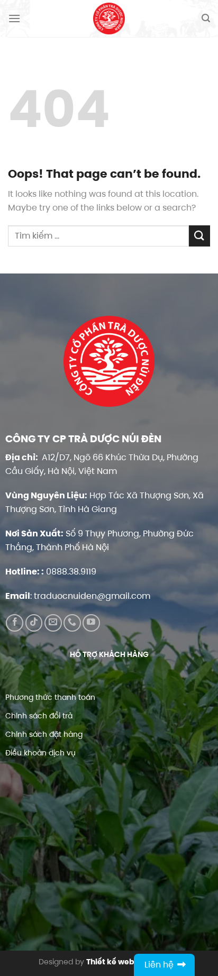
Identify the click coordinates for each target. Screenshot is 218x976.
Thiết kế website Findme (132, 961)
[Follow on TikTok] (34, 623)
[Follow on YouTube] (91, 623)
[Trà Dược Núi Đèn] (109, 18)
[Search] (206, 18)
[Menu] (14, 18)
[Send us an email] (53, 623)
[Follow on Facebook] (14, 623)
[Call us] (72, 623)
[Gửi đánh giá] (199, 235)
